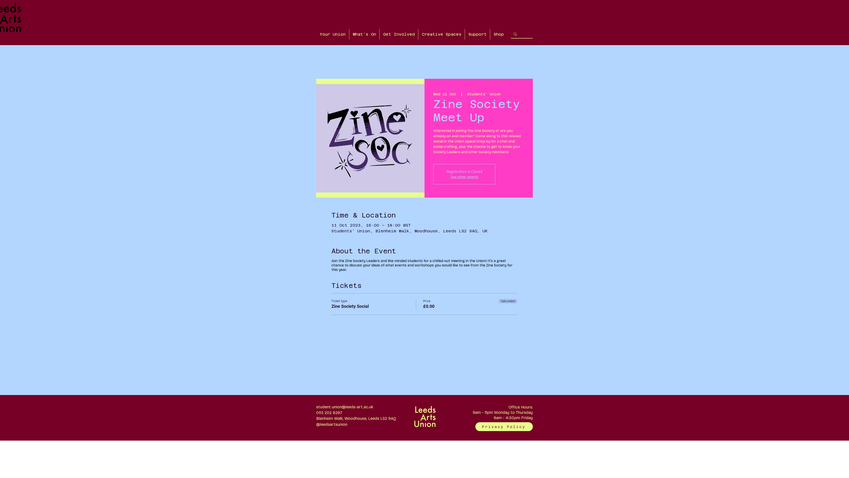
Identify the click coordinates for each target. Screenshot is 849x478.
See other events (464, 176)
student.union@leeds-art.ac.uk (344, 407)
